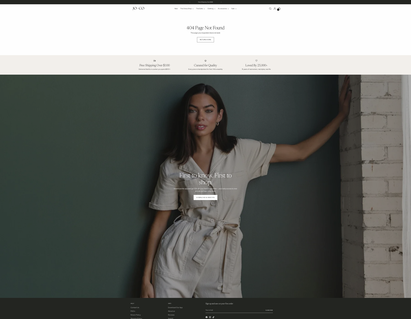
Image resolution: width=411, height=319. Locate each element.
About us (171, 311)
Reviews (171, 315)
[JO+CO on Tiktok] (213, 317)
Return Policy (136, 315)
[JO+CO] (139, 8)
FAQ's (133, 311)
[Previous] (190, 2)
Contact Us (135, 307)
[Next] (221, 2)
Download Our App (175, 307)
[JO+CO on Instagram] (210, 317)
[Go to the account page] (275, 8)
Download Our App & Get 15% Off (205, 2)
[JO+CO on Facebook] (207, 317)
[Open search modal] (270, 8)
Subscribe (269, 310)
